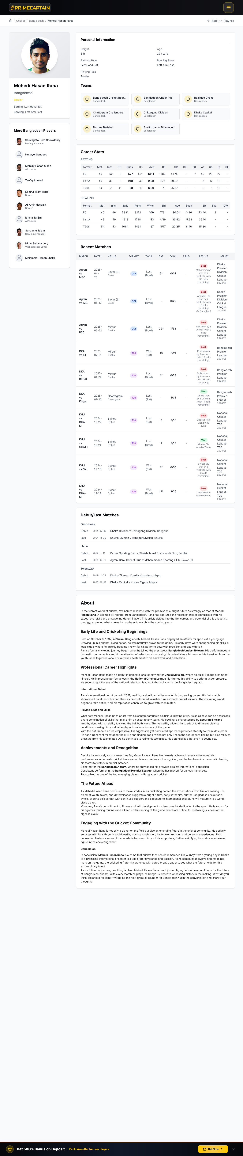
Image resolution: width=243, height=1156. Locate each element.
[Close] (233, 1149)
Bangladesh (36, 20)
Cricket (20, 20)
